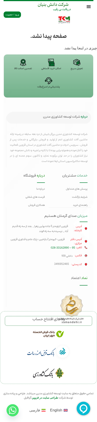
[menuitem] (59, 410)
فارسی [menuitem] (34, 410)
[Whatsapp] (13, 410)
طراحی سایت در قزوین (45, 397)
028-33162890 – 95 (63, 247)
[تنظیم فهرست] (88, 6)
